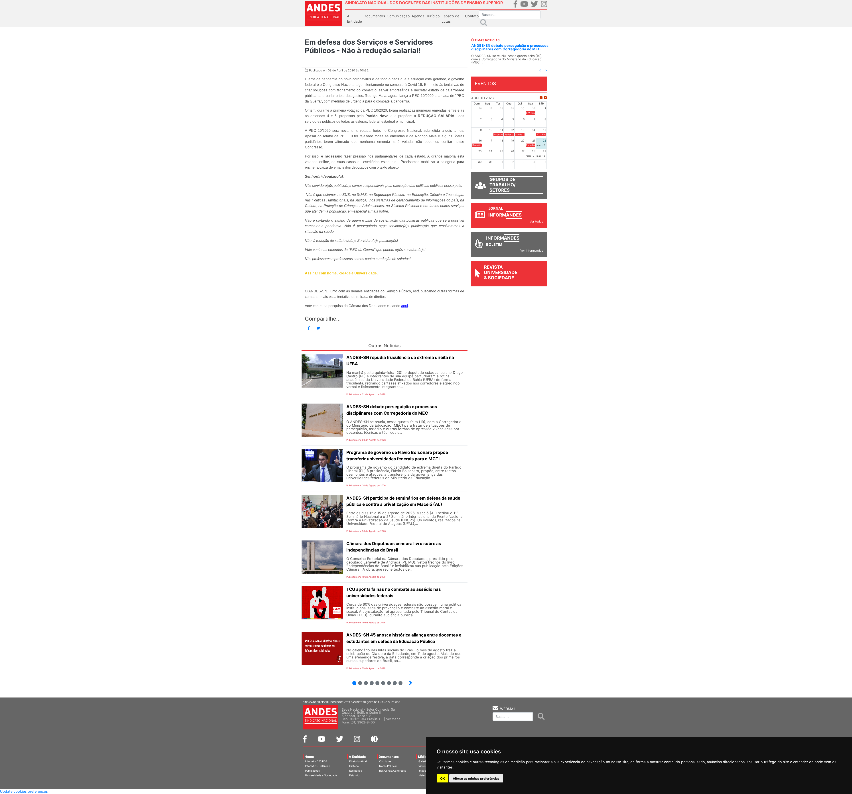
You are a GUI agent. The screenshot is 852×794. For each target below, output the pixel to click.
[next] (545, 97)
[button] (540, 70)
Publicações (312, 770)
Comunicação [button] (398, 16)
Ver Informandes (531, 250)
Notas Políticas (388, 766)
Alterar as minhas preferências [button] (476, 778)
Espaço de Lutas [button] (450, 19)
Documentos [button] (374, 16)
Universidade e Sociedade (321, 775)
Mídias (423, 757)
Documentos (389, 757)
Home (309, 757)
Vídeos (422, 766)
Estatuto (354, 775)
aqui (404, 306)
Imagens (423, 770)
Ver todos (536, 221)
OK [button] (442, 778)
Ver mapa (393, 719)
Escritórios (355, 770)
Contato (472, 16)
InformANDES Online (317, 766)
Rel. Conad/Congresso (392, 770)
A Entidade (357, 757)
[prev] (541, 97)
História (354, 766)
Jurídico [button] (433, 16)
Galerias (423, 761)
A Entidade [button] (354, 19)
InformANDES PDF (316, 761)
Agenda (418, 16)
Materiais (424, 775)
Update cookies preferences (24, 791)
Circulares (385, 761)
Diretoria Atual (358, 761)
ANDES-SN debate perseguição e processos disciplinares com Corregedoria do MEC (509, 47)
